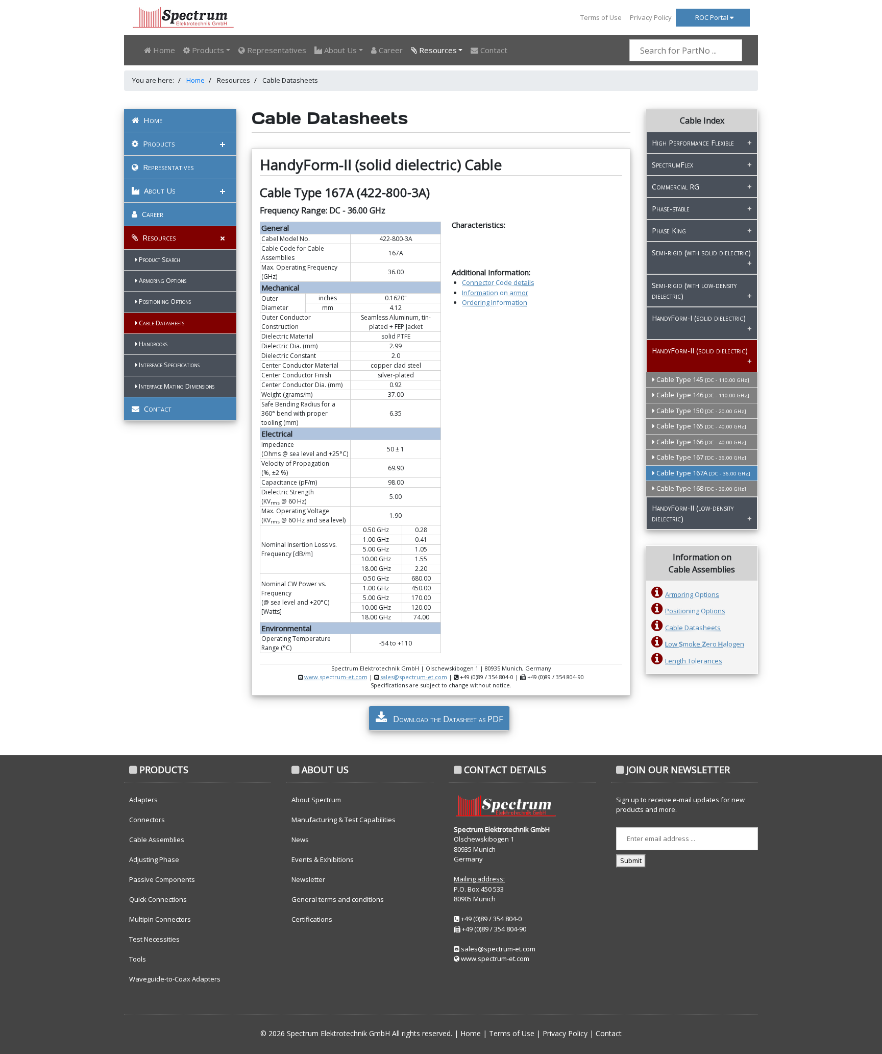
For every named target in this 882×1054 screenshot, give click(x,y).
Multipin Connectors (160, 919)
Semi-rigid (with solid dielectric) (701, 252)
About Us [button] (339, 50)
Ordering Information (494, 302)
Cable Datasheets (160, 323)
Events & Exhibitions (322, 859)
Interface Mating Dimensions (175, 386)
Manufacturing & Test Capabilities (343, 819)
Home (163, 50)
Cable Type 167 (700, 457)
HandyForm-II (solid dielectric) (700, 350)
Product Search (158, 259)
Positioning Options (164, 301)
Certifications (311, 919)
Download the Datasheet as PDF (447, 719)
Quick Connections (158, 899)
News (300, 839)
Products (158, 143)
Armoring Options (161, 280)
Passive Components (162, 879)
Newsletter (308, 879)
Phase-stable (671, 208)
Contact (492, 50)
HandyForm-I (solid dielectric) (699, 318)
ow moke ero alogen (704, 644)
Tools (137, 959)
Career (390, 50)
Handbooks (152, 344)
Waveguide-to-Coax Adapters (174, 979)
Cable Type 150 (700, 410)
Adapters (143, 799)
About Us (158, 190)
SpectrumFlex (672, 165)
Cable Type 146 (702, 394)
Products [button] (207, 50)
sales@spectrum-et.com (413, 677)
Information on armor (495, 292)
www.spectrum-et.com (336, 677)
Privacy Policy (651, 17)
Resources (158, 237)
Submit (631, 860)
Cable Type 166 (700, 441)
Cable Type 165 (700, 425)
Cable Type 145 (702, 379)
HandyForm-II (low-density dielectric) (692, 513)
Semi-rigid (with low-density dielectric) (694, 290)
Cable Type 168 (700, 488)
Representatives (275, 50)
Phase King (669, 230)
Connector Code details (498, 282)
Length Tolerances (693, 660)
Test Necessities (154, 939)
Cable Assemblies (156, 839)
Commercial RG (675, 186)
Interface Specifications (168, 365)
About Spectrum (316, 799)
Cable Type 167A (702, 472)
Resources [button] (437, 50)
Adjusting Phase (154, 859)
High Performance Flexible (693, 143)
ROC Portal (712, 17)
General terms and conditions (337, 899)
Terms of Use (601, 17)
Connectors (147, 819)
